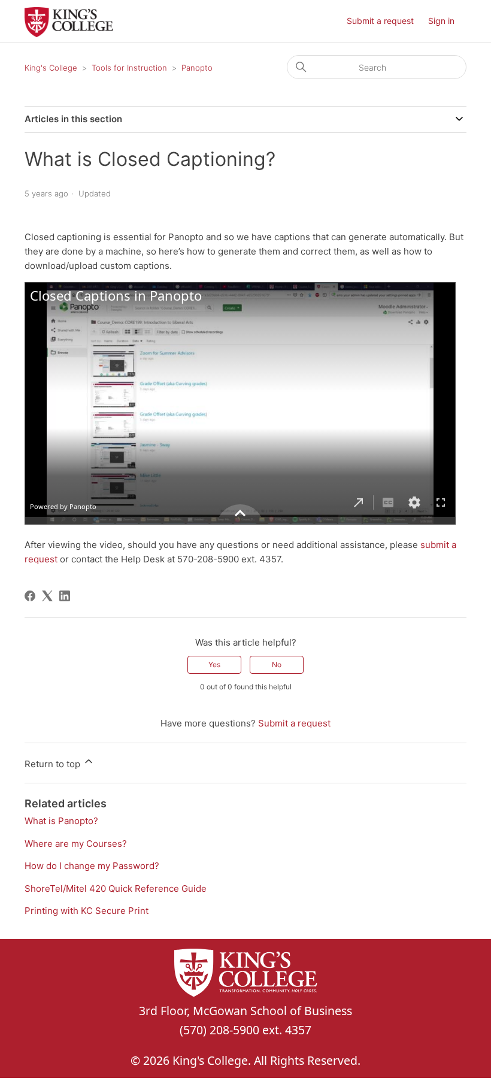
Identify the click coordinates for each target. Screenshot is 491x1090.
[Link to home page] (245, 975)
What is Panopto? (61, 820)
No (276, 664)
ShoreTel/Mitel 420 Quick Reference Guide (116, 888)
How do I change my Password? (92, 865)
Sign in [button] (441, 21)
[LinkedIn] (64, 596)
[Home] (69, 34)
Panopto (197, 67)
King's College (51, 67)
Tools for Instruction (129, 67)
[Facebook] (30, 596)
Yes (214, 664)
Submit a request (380, 21)
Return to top (54, 764)
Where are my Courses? (76, 843)
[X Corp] (47, 596)
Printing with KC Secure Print (86, 910)
